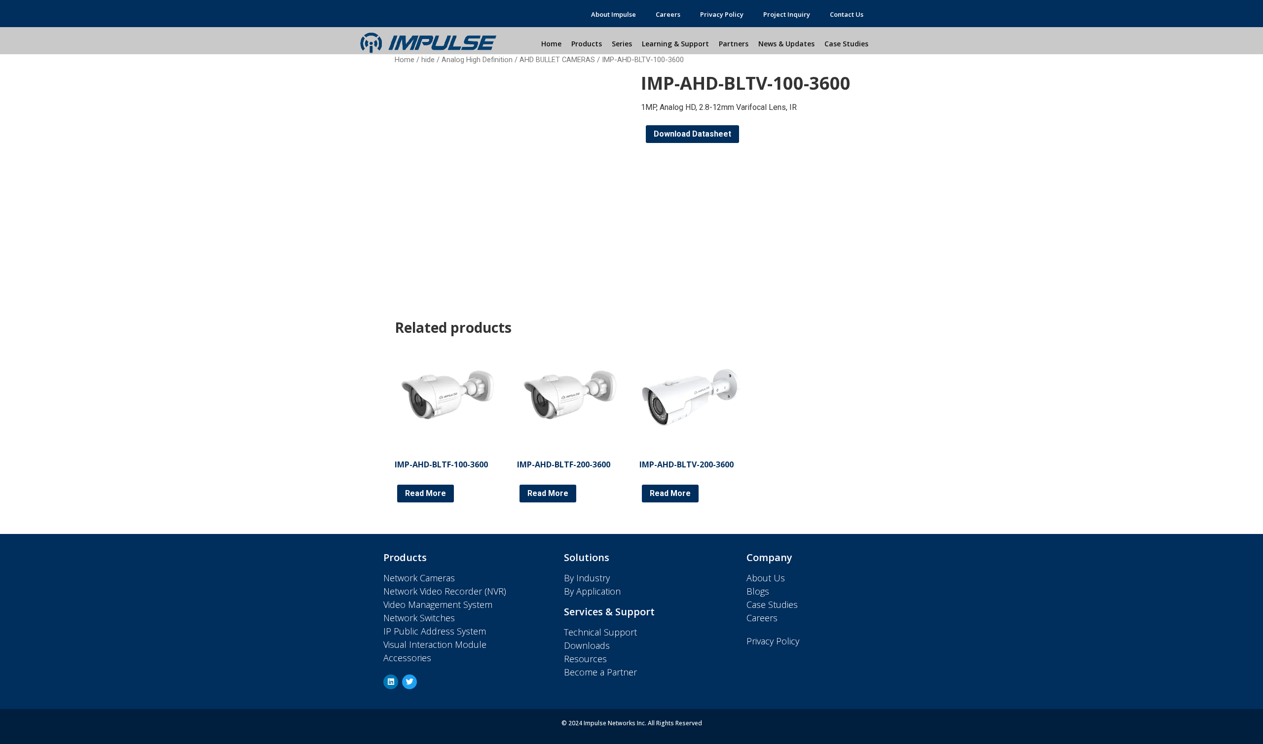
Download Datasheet (692, 134)
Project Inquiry (786, 14)
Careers (668, 14)
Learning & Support (675, 43)
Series (622, 43)
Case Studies (846, 43)
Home (551, 43)
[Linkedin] (390, 681)
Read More (425, 493)
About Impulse (613, 14)
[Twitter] (409, 681)
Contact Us (846, 14)
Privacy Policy (721, 14)
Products (586, 43)
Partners (733, 43)
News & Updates (786, 43)
